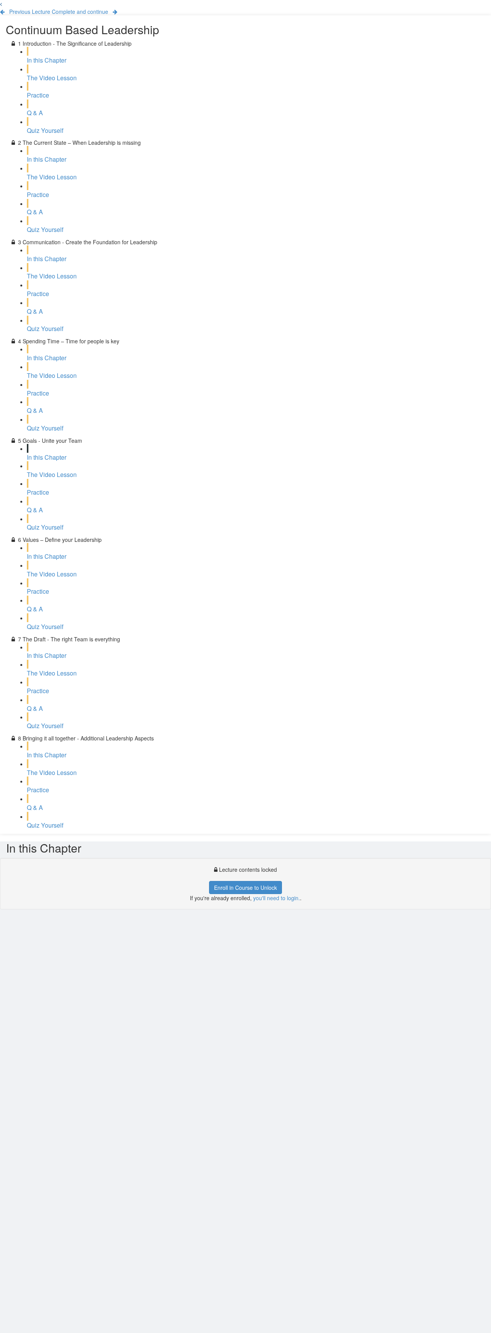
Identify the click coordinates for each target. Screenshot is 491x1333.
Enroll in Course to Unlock (245, 887)
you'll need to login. (276, 898)
